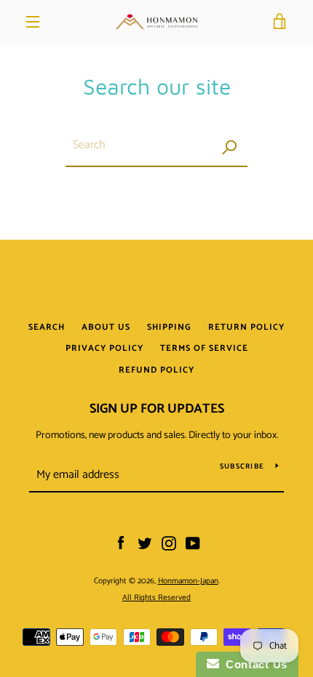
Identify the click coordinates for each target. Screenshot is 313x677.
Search (46, 327)
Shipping (169, 327)
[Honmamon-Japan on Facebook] (121, 543)
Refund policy (156, 370)
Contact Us (253, 664)
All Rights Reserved (156, 597)
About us (106, 327)
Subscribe (242, 466)
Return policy (246, 327)
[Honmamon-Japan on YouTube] (193, 543)
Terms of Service (204, 348)
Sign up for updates (157, 409)
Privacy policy (104, 348)
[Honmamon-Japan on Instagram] (169, 543)
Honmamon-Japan (188, 581)
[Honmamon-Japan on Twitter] (145, 543)
